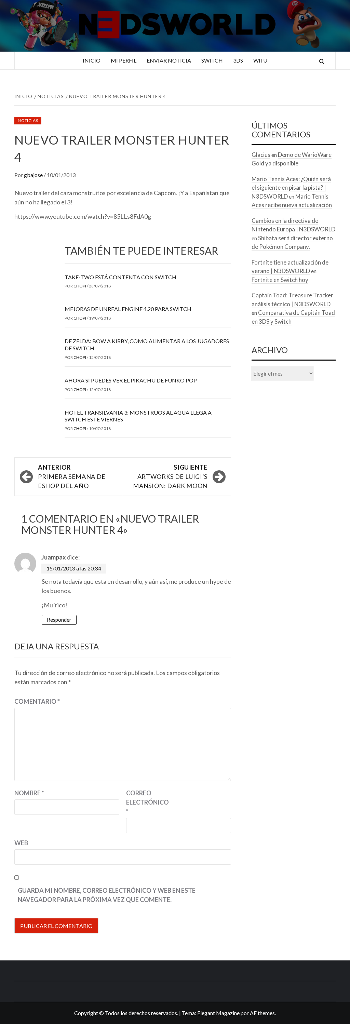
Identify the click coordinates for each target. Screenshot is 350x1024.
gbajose (34, 175)
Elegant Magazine (218, 1013)
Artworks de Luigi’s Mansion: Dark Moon (170, 476)
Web (21, 843)
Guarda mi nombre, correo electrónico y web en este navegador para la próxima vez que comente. (107, 895)
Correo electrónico (143, 802)
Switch (212, 60)
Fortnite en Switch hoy (280, 279)
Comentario (37, 701)
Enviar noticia (169, 60)
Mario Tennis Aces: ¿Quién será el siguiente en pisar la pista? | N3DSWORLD (291, 187)
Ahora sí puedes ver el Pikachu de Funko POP (131, 380)
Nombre (29, 793)
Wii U (260, 60)
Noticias (28, 120)
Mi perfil (123, 60)
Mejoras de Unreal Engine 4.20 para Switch (128, 309)
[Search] (321, 61)
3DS (238, 60)
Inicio (91, 60)
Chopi (80, 285)
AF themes (262, 1013)
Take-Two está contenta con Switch (120, 277)
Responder (59, 620)
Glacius (261, 154)
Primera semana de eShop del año (72, 476)
